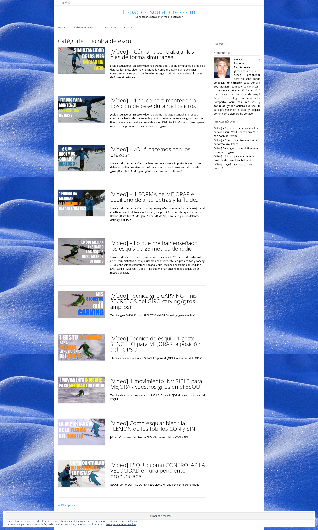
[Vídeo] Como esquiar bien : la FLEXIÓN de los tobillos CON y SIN (152, 425)
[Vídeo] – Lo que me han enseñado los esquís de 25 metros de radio (154, 245)
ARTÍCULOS (110, 27)
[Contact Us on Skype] (63, 2)
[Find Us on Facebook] (66, 2)
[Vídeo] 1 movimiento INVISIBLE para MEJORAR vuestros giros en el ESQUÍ (156, 383)
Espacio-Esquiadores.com (159, 12)
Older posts (66, 505)
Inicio (61, 27)
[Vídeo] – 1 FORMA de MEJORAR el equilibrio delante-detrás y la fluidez (154, 196)
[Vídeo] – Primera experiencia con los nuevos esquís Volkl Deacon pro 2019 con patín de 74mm (236, 132)
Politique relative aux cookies (121, 524)
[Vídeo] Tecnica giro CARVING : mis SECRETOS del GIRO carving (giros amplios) (153, 301)
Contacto (130, 27)
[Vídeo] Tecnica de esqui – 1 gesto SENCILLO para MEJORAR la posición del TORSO (155, 344)
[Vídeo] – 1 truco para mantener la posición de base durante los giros (153, 103)
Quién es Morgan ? (84, 27)
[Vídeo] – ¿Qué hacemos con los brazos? (150, 151)
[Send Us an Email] (59, 2)
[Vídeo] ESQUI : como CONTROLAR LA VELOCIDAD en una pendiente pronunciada (157, 470)
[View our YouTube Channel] (69, 2)
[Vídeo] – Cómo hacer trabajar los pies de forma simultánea (152, 54)
